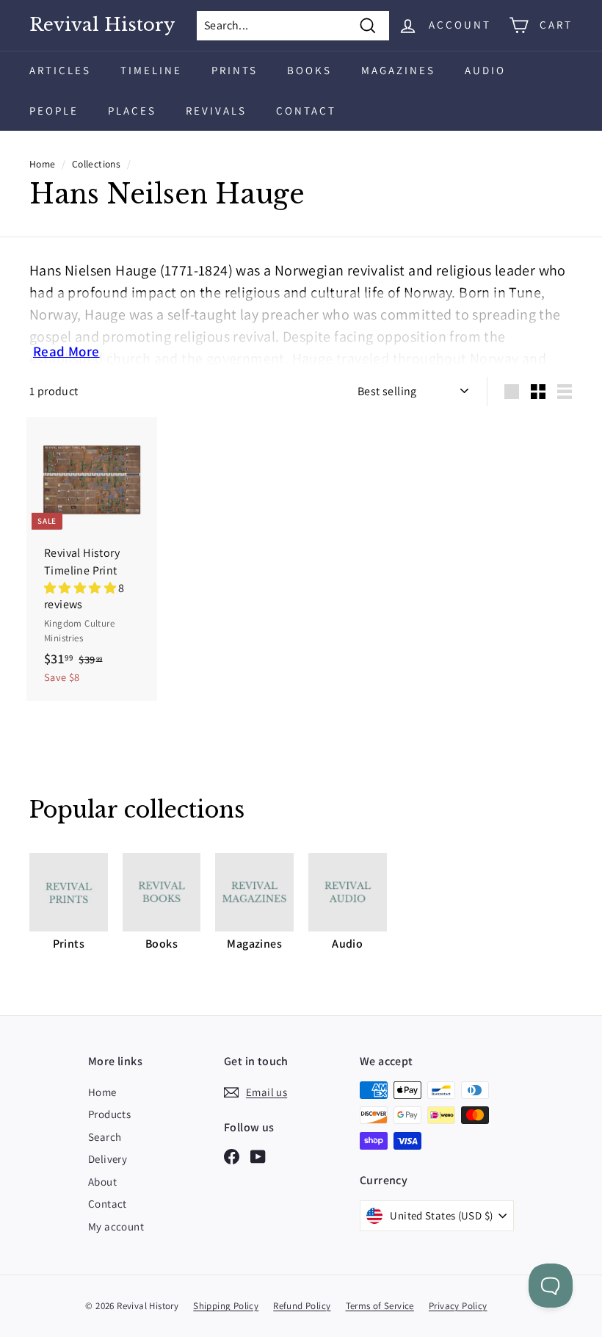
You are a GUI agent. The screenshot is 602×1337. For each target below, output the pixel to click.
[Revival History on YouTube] (258, 1155)
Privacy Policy (458, 1306)
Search (104, 1137)
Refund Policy (301, 1306)
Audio (485, 70)
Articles (60, 70)
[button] (81, 588)
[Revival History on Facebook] (231, 1155)
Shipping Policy (225, 1306)
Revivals (216, 111)
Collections (96, 163)
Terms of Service (380, 1306)
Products (109, 1114)
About (102, 1182)
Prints (234, 70)
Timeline (151, 70)
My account (116, 1226)
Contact (306, 111)
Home (42, 163)
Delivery (107, 1159)
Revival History (102, 25)
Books (309, 70)
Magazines (398, 70)
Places (132, 111)
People (54, 111)
